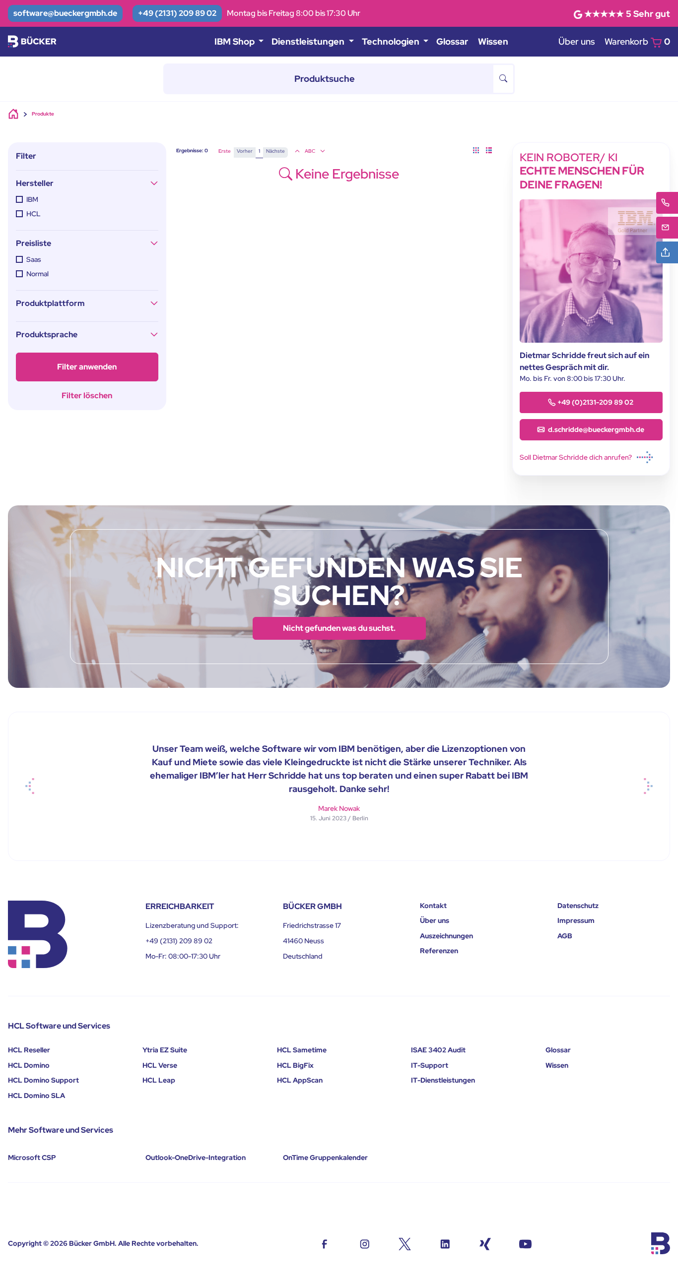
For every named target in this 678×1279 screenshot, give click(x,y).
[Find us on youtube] (525, 1243)
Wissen (493, 41)
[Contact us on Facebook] (324, 1243)
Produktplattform (50, 303)
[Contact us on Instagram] (364, 1243)
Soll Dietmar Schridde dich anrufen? (576, 457)
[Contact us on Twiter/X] (405, 1243)
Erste (224, 151)
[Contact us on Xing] (485, 1243)
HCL (33, 213)
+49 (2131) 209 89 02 (177, 13)
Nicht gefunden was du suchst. (339, 628)
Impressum (576, 920)
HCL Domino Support (43, 1080)
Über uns (576, 41)
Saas (33, 259)
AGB (564, 935)
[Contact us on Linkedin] (445, 1243)
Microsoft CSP (32, 1157)
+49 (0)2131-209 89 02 (595, 402)
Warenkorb (637, 41)
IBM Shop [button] (235, 41)
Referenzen (439, 950)
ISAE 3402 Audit (438, 1049)
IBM (32, 199)
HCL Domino (29, 1065)
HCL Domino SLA (36, 1095)
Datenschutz (578, 905)
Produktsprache (46, 334)
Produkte (43, 114)
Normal (37, 273)
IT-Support (429, 1065)
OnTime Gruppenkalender (325, 1157)
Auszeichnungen (446, 935)
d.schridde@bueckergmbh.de (595, 429)
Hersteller (35, 183)
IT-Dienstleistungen (443, 1080)
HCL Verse (159, 1065)
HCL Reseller (29, 1049)
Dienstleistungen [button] (308, 41)
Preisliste (33, 243)
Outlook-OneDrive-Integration (195, 1157)
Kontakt (433, 905)
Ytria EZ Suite (164, 1049)
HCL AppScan (300, 1080)
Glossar (452, 41)
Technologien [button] (391, 41)
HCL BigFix (295, 1065)
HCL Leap (158, 1080)
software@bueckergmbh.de (65, 13)
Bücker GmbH (92, 1243)
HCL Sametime (302, 1049)
